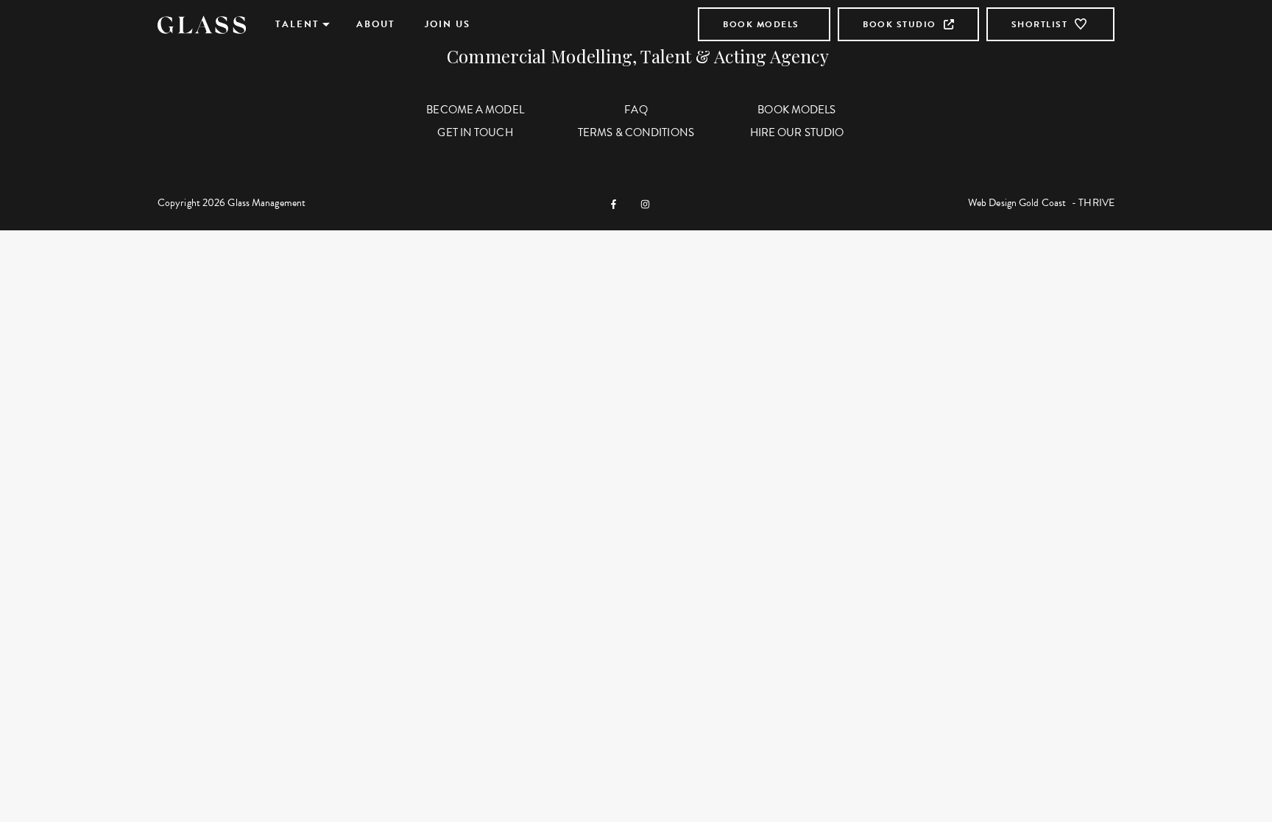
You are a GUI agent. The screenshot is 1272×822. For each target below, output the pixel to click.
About (375, 24)
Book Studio (899, 24)
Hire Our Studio (797, 132)
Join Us (447, 24)
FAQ (635, 110)
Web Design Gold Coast (1017, 202)
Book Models (761, 24)
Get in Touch (474, 132)
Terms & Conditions (636, 132)
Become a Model (474, 110)
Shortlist (1039, 24)
